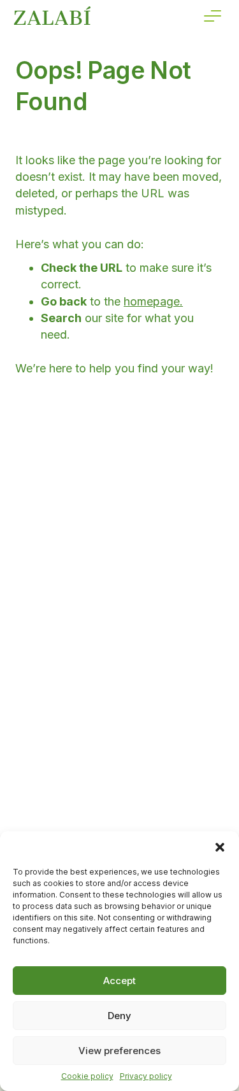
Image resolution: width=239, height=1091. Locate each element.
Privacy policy (146, 1076)
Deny (119, 1016)
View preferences (119, 1051)
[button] (220, 847)
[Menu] (212, 15)
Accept (119, 981)
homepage (152, 301)
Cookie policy (87, 1076)
